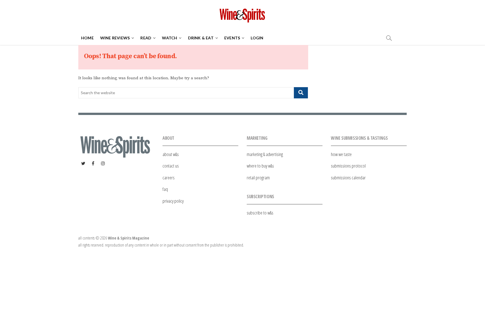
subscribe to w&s (260, 212)
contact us (171, 165)
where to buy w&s (260, 165)
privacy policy (173, 201)
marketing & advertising (265, 154)
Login (257, 37)
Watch (169, 37)
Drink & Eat (201, 37)
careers (169, 177)
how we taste (341, 154)
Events (232, 37)
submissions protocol (348, 165)
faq (165, 189)
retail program (258, 177)
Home (87, 37)
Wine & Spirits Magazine (128, 238)
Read (145, 37)
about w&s (171, 154)
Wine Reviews (115, 37)
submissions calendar (348, 177)
